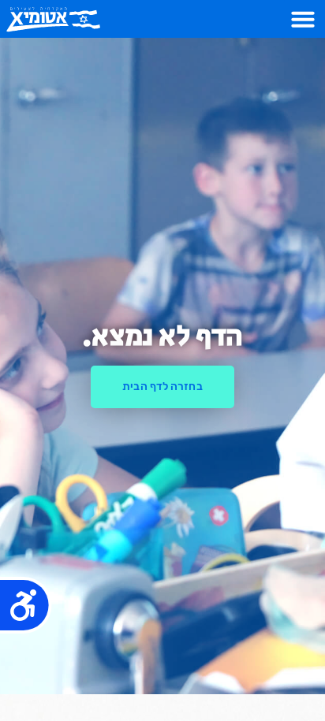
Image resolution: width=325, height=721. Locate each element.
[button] (303, 19)
